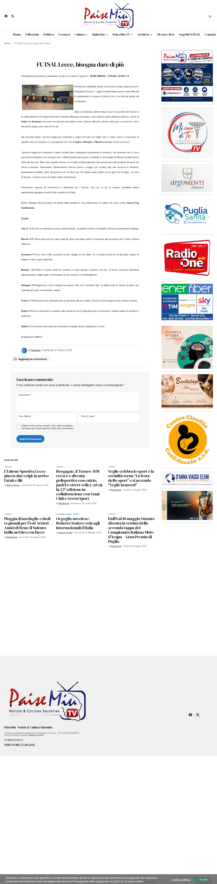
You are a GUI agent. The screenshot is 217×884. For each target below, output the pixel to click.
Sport (8, 467)
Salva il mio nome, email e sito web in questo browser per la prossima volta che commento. (48, 427)
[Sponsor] (187, 132)
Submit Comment (30, 439)
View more (150, 881)
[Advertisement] (187, 582)
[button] (210, 16)
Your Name (25, 416)
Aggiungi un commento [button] (32, 359)
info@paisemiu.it (13, 739)
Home (7, 43)
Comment (25, 394)
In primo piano (64, 514)
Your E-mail (88, 416)
